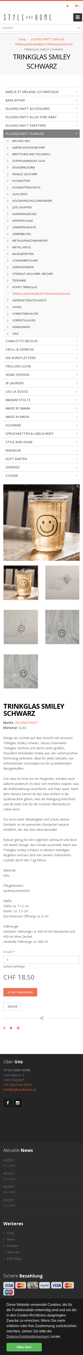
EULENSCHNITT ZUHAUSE (47, 39)
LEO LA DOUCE (17, 391)
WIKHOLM (13, 450)
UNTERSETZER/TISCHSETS (29, 300)
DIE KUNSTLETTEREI (21, 358)
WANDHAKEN (21, 327)
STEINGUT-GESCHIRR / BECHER (32, 274)
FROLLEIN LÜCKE (18, 366)
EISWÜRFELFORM (23, 167)
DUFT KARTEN (16, 459)
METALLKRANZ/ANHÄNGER (30, 241)
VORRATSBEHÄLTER (25, 314)
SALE (15, 334)
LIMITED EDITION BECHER (28, 147)
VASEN (16, 307)
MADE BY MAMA (18, 408)
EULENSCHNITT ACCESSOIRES (28, 109)
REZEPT (9, 1162)
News (10, 1239)
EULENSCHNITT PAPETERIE (26, 125)
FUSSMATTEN (21, 181)
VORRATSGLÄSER (23, 320)
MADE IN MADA (17, 417)
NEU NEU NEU (21, 141)
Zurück (12, 1006)
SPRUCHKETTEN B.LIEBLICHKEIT (30, 433)
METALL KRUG (21, 247)
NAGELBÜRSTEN (23, 254)
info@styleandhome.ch (19, 1089)
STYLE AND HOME (19, 442)
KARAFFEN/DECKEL (24, 214)
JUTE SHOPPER (22, 207)
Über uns (12, 1252)
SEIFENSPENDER (23, 267)
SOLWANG (13, 425)
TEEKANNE (19, 280)
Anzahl (9, 952)
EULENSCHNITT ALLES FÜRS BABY (31, 117)
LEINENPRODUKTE (24, 227)
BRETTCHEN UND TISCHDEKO (31, 154)
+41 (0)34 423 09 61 (17, 1085)
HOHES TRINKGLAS (24, 287)
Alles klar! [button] (24, 1347)
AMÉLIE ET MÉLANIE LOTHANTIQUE (32, 92)
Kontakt (12, 1246)
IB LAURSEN (14, 383)
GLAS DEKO (20, 194)
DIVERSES (13, 467)
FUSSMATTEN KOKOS (26, 187)
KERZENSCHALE (22, 221)
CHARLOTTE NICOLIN (21, 341)
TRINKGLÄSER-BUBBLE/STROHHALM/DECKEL (44, 44)
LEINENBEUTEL (21, 234)
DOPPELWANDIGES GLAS (28, 161)
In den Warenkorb (20, 992)
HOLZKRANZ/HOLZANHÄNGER (32, 201)
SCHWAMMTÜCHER (25, 260)
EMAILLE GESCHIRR (24, 174)
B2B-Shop (13, 1258)
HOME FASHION (17, 375)
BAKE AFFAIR (15, 100)
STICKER (12, 476)
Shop (22, 39)
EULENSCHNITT (27, 722)
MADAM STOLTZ (18, 400)
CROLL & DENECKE (20, 349)
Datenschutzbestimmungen (27, 1336)
